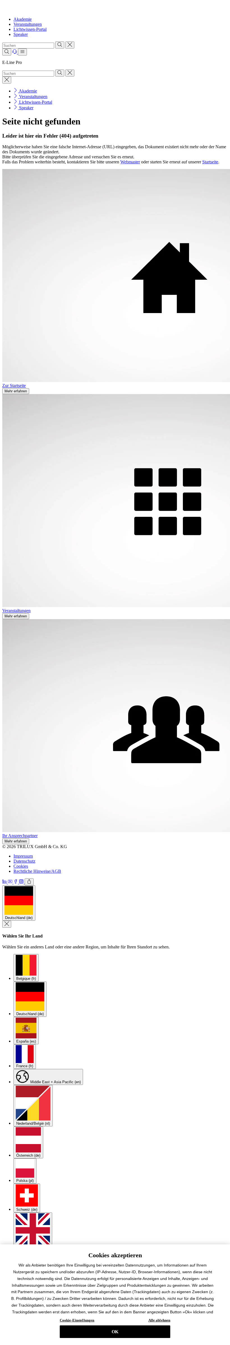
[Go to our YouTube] (10, 882)
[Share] (29, 881)
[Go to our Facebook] (16, 882)
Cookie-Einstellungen (77, 1320)
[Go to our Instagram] (22, 882)
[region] (115, 1294)
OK (115, 1331)
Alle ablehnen (159, 1320)
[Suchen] (59, 44)
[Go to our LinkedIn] (5, 882)
